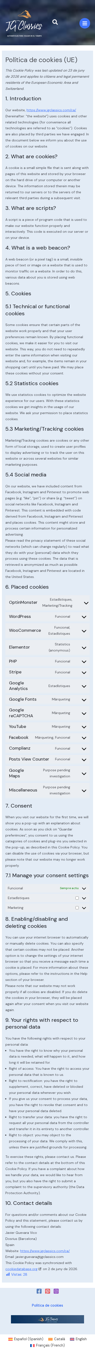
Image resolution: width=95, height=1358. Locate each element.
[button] (55, 22)
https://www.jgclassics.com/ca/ (51, 110)
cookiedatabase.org (21, 1269)
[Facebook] (39, 1291)
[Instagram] (56, 1291)
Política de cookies (47, 1305)
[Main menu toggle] (84, 23)
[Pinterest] (47, 1291)
